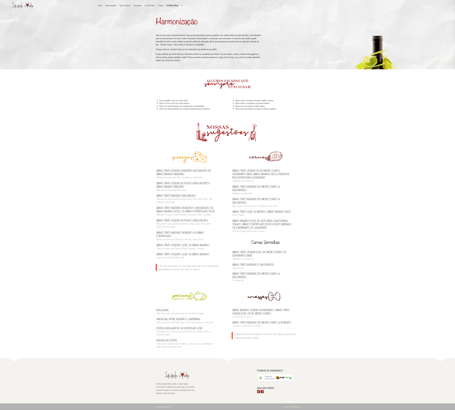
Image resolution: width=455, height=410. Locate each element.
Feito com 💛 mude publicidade (291, 407)
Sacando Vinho (167, 407)
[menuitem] (100, 5)
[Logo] (22, 5)
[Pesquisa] (182, 5)
